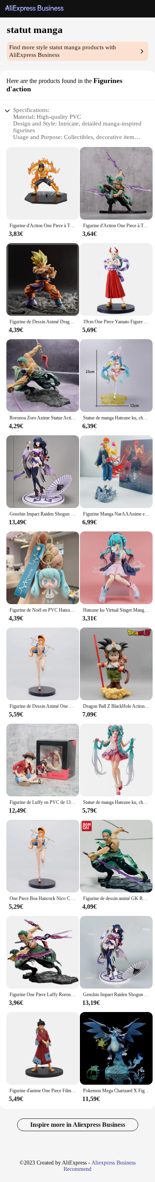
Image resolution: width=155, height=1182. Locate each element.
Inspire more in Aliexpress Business (77, 1124)
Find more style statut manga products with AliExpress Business (62, 51)
